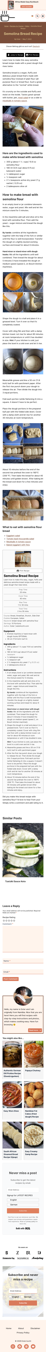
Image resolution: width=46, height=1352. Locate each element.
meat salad (23, 97)
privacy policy (30, 1221)
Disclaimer (35, 1328)
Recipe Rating (9, 917)
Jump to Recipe (16, 55)
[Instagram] (13, 1346)
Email (7, 972)
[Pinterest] (26, 1346)
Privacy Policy (23, 1333)
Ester (19, 39)
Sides (27, 26)
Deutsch (36, 46)
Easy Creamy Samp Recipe (33, 1135)
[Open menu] (43, 16)
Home (6, 26)
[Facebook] (19, 1346)
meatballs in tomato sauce (15, 101)
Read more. (33, 1030)
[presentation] (23, 850)
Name (7, 961)
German (13, 1205)
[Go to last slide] (6, 856)
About (21, 1328)
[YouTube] (33, 1346)
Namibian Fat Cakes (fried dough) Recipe (33, 1094)
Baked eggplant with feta (18, 545)
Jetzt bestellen (27, 6)
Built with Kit (23, 1228)
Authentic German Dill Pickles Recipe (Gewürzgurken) (12, 1054)
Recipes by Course (16, 26)
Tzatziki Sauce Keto (15, 881)
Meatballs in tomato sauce (18, 542)
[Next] (40, 856)
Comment (8, 924)
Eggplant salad (13, 536)
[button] (23, 1200)
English (13, 1200)
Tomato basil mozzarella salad (20, 539)
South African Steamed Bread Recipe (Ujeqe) (12, 1135)
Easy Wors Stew (12, 1094)
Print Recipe (33, 55)
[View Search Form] (37, 16)
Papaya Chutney (33, 1054)
